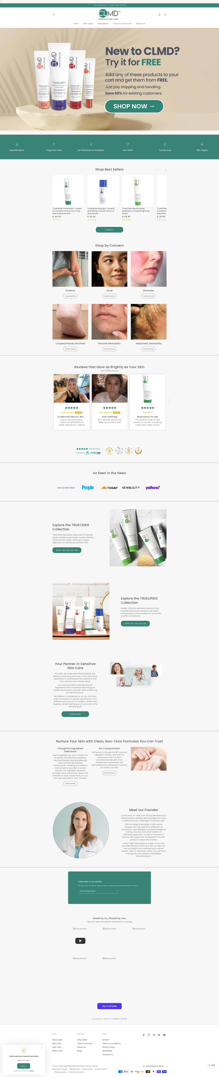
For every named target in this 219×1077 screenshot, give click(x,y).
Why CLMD (82, 1039)
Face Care (57, 1039)
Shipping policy (61, 1072)
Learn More (70, 296)
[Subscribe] (118, 891)
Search (105, 1039)
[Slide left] (159, 170)
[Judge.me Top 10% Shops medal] (138, 450)
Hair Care (56, 1047)
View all (109, 230)
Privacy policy (87, 1069)
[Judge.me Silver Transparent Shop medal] (119, 450)
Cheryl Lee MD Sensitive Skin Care (71, 1066)
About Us (81, 1047)
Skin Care (56, 1043)
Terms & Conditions (111, 1043)
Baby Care (57, 1051)
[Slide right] (164, 170)
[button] (54, 14)
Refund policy (75, 1069)
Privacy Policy (108, 1047)
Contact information (76, 1072)
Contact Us (107, 1054)
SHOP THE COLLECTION (135, 624)
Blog (79, 1051)
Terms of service (101, 1069)
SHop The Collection (67, 550)
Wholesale (107, 1051)
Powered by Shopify (59, 1069)
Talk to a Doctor (85, 1043)
